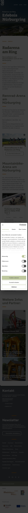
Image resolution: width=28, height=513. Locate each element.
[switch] (24, 261)
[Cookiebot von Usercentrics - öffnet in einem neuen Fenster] (19, 225)
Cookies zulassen (14, 277)
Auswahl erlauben (14, 282)
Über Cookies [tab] (22, 229)
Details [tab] (14, 229)
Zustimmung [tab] (5, 229)
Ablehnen (14, 287)
